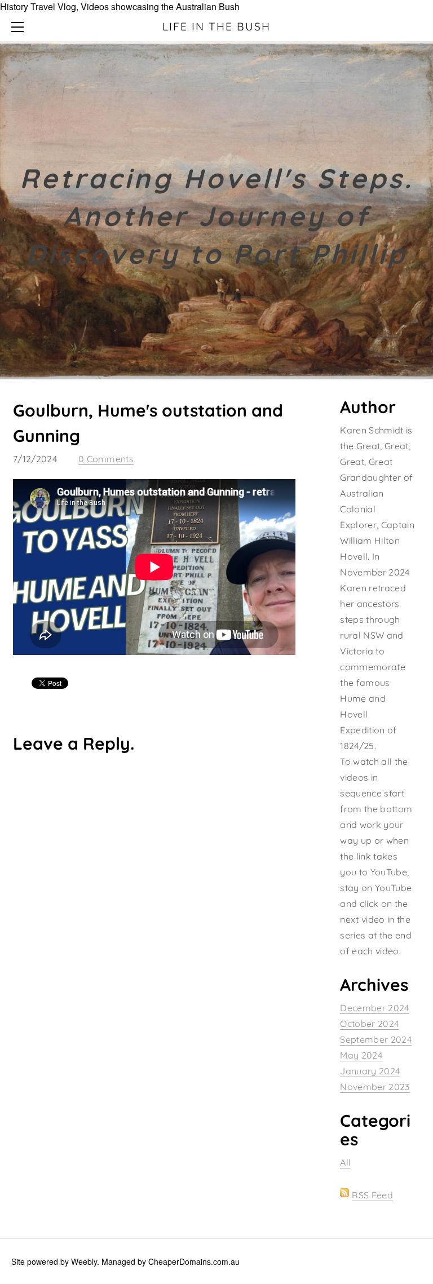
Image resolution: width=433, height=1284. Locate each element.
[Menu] (19, 27)
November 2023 (374, 1086)
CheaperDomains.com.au (194, 1261)
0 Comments (106, 458)
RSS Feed (372, 1195)
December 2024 (374, 1007)
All (345, 1162)
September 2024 (375, 1039)
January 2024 (370, 1071)
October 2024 (369, 1023)
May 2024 (361, 1055)
